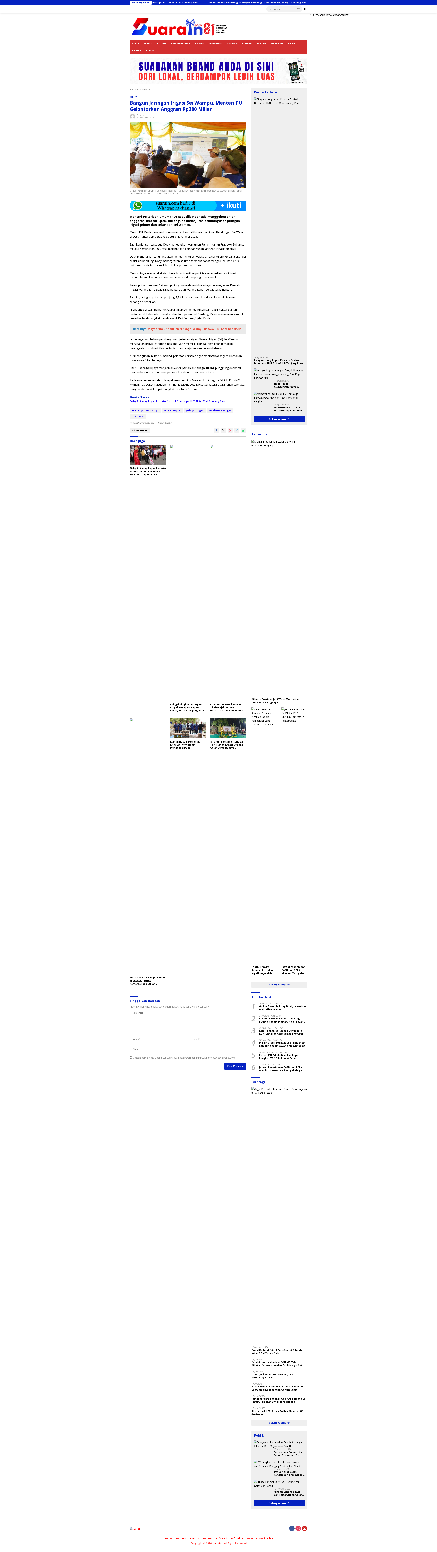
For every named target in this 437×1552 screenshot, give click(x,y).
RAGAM (199, 43)
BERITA (148, 43)
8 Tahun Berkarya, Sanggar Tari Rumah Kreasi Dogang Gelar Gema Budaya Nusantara (227, 745)
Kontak (194, 1538)
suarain (216, 1543)
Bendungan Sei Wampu (145, 410)
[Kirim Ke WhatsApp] (243, 430)
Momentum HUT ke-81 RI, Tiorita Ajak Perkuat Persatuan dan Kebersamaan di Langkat (228, 707)
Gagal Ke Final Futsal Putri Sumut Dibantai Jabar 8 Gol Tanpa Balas (277, 1352)
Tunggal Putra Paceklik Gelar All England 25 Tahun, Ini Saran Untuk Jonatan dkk (278, 1400)
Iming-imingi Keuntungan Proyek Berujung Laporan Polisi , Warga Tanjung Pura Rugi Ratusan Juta (193, 2)
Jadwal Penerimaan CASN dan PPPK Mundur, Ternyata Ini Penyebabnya (294, 970)
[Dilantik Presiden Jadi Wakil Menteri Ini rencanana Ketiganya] (279, 568)
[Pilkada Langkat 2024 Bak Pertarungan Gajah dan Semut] (279, 1484)
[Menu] (132, 9)
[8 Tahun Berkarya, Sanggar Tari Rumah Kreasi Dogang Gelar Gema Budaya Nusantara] (228, 728)
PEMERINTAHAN (181, 43)
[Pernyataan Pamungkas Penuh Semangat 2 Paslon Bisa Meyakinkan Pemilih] (279, 1444)
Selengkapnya (278, 419)
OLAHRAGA (215, 43)
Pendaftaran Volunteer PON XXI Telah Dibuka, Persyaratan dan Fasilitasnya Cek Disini (276, 1364)
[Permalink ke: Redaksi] (132, 116)
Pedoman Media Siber (260, 1538)
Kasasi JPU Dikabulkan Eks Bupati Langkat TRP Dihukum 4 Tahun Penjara (279, 1057)
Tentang (180, 1538)
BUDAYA (247, 43)
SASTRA (261, 43)
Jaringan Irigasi (195, 410)
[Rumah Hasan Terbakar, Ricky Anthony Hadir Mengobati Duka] (188, 728)
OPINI (291, 43)
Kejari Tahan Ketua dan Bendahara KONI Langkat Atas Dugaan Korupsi (281, 1032)
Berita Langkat (172, 410)
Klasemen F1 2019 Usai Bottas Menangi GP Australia (277, 1413)
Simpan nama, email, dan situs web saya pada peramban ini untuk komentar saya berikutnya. (184, 1057)
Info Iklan (237, 1538)
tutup (312, 14)
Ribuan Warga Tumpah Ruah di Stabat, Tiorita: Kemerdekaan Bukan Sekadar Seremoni (147, 980)
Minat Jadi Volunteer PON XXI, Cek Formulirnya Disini (272, 1376)
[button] (298, 9)
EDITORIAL (277, 43)
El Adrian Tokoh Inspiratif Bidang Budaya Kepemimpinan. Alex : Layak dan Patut (281, 1020)
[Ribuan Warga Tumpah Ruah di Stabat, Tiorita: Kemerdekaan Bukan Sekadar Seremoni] (148, 846)
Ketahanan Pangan (220, 410)
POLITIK (161, 43)
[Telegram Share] (236, 430)
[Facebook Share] (216, 430)
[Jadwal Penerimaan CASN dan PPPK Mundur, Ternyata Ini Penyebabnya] (294, 835)
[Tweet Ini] (223, 430)
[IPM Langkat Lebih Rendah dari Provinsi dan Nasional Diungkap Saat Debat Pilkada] (279, 1464)
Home (135, 43)
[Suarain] (180, 26)
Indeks (150, 50)
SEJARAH (232, 43)
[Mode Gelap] (305, 9)
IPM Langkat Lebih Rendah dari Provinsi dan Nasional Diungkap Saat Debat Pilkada (289, 1473)
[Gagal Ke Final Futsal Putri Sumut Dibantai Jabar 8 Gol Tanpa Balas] (279, 1215)
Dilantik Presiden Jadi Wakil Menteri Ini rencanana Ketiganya (275, 701)
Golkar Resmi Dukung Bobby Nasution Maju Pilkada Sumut (282, 1008)
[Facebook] (292, 1529)
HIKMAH (136, 50)
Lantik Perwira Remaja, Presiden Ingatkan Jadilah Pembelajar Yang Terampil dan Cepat (263, 970)
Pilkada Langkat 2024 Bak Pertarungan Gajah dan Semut (288, 1493)
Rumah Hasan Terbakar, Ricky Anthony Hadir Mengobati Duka (185, 744)
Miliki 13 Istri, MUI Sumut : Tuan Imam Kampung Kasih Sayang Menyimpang (282, 1044)
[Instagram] (298, 1529)
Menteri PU (138, 416)
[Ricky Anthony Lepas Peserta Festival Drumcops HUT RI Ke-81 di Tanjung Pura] (148, 455)
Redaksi (140, 115)
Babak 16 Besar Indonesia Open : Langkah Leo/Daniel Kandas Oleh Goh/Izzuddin (277, 1388)
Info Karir (222, 1538)
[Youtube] (304, 1529)
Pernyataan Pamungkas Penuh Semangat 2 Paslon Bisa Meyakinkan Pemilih (288, 1454)
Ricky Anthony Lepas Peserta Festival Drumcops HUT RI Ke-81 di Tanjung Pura (177, 401)
